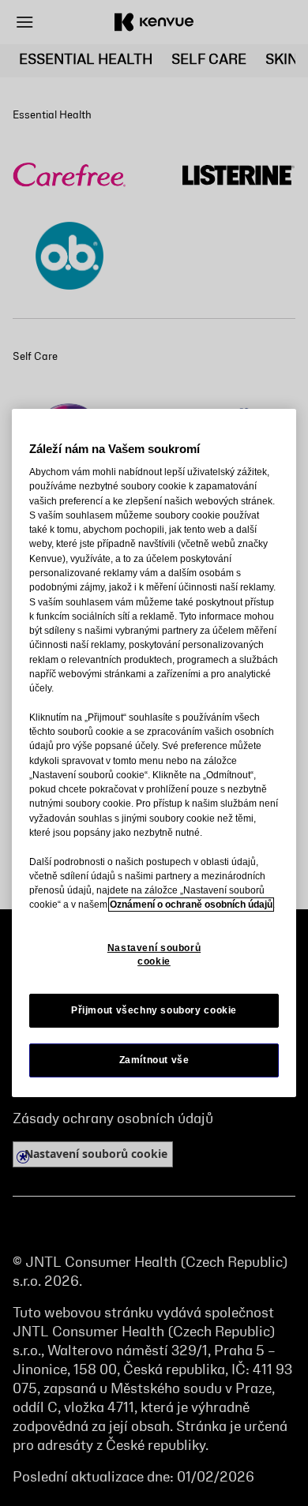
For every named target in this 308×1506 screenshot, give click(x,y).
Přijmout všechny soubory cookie (154, 1010)
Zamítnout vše (154, 1060)
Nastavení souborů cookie (154, 954)
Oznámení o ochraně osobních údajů (191, 904)
